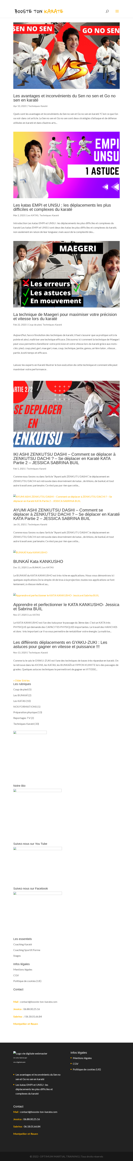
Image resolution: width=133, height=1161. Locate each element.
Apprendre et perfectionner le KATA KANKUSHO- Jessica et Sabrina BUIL (66, 606)
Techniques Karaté (38, 106)
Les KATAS (32, 215)
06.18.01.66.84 (32, 1126)
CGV (16, 975)
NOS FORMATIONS (25, 706)
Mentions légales (22, 969)
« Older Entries (21, 680)
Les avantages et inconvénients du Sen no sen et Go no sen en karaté (64, 97)
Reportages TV (21, 717)
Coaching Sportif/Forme (26, 949)
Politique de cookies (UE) (27, 980)
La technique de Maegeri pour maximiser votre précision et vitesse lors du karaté (65, 316)
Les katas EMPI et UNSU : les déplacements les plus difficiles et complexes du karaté (62, 207)
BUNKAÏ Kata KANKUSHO (38, 561)
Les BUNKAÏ (34, 567)
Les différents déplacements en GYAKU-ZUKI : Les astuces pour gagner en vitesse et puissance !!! (60, 644)
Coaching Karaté (22, 944)
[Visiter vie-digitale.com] (30, 1053)
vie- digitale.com (19, 1062)
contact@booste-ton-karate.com (38, 1111)
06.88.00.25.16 (31, 1119)
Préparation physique (25, 712)
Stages (17, 955)
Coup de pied (35, 324)
